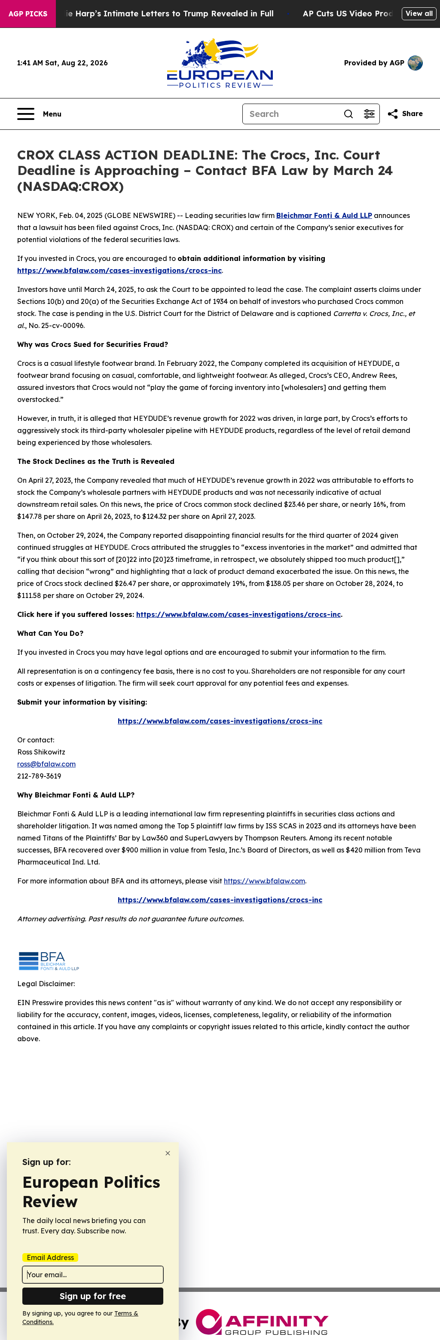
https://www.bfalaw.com (264, 881)
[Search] (348, 114)
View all (419, 13)
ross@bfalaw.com (46, 764)
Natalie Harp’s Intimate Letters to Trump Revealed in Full (158, 13)
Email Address (50, 1257)
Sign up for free (93, 1296)
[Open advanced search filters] (369, 114)
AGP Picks (28, 13)
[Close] (168, 1153)
